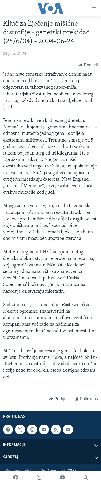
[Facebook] (16, 477)
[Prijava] (68, 429)
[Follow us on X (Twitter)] (20, 429)
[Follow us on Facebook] (8, 429)
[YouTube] (62, 477)
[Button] (88, 65)
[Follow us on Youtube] (44, 429)
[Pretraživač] (85, 477)
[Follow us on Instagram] (32, 429)
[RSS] (56, 429)
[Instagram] (39, 477)
